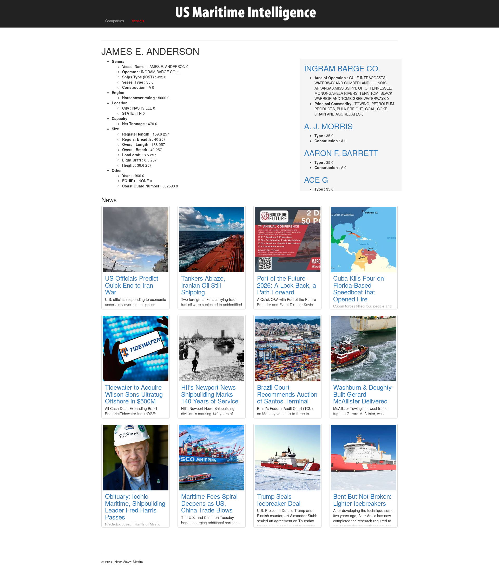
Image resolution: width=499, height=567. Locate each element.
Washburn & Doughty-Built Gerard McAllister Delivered (363, 393)
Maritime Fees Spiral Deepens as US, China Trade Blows (209, 502)
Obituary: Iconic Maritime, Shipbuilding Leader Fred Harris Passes (135, 506)
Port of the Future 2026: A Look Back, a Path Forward (286, 284)
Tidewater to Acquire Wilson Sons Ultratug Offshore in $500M (134, 393)
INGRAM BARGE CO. (342, 68)
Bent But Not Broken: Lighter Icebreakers (362, 499)
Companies (114, 20)
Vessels (138, 20)
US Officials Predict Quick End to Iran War (131, 284)
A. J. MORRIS (328, 126)
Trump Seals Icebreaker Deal (278, 499)
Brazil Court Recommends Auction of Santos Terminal (287, 393)
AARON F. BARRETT (341, 152)
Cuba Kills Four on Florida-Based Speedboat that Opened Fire (358, 288)
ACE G (316, 179)
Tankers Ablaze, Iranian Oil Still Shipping (203, 284)
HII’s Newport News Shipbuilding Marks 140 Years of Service (209, 393)
